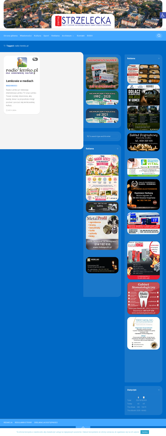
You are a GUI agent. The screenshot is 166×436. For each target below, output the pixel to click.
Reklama (55, 35)
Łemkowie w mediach (19, 81)
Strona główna (10, 35)
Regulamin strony (23, 422)
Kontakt (81, 35)
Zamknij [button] (145, 432)
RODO (90, 35)
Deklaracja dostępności (46, 422)
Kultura (37, 35)
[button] (163, 15)
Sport (46, 35)
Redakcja (8, 422)
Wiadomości (26, 35)
